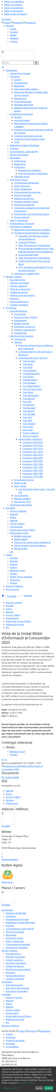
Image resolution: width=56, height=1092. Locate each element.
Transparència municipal (18, 944)
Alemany (14, 38)
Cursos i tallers (13, 615)
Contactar (6, 19)
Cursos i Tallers (13, 797)
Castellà (14, 32)
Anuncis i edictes (14, 602)
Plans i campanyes (15, 941)
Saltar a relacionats (13, 11)
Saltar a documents (13, 7)
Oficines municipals (15, 956)
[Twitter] (6, 22)
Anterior (6, 859)
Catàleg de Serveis (15, 966)
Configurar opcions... (11, 1088)
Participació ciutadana (17, 947)
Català (13, 28)
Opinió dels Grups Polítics (18, 621)
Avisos (9, 608)
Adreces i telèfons (10, 1025)
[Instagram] (29, 22)
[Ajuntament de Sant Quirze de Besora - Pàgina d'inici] (18, 55)
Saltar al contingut (13, 4)
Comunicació (12, 618)
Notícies (10, 605)
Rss (7, 627)
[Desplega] (19, 596)
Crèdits (9, 1034)
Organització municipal (17, 919)
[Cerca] (36, 63)
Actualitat (12, 596)
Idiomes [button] (10, 25)
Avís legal (10, 1043)
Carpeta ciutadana (15, 978)
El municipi (7, 981)
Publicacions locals (15, 624)
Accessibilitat (12, 1046)
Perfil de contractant (16, 963)
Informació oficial (14, 938)
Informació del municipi (17, 988)
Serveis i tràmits (9, 950)
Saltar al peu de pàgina (15, 14)
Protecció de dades (15, 1040)
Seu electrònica (13, 953)
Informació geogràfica (17, 991)
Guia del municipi (14, 985)
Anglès (13, 35)
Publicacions (12, 803)
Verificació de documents (18, 969)
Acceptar (48, 1088)
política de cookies (27, 1083)
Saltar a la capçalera (14, 1)
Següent (14, 859)
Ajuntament (7, 910)
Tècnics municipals (15, 931)
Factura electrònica (15, 975)
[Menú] (3, 67)
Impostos (10, 972)
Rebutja (39, 1088)
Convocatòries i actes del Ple (20, 928)
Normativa (11, 935)
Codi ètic (10, 925)
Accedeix (6, 826)
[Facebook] (17, 22)
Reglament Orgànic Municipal (20, 922)
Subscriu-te (7, 882)
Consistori (11, 916)
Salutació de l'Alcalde (16, 913)
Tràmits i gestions (14, 960)
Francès (14, 41)
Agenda (28, 595)
